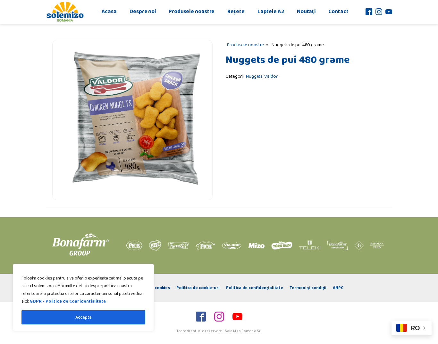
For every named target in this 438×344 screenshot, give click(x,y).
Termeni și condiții (308, 288)
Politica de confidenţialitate (254, 288)
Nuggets (254, 76)
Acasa (109, 11)
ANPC (338, 288)
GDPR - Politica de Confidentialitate (67, 301)
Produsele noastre (192, 11)
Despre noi (143, 11)
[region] (83, 297)
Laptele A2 (270, 11)
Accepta (83, 317)
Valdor (270, 76)
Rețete (235, 11)
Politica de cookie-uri (198, 288)
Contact (338, 11)
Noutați (306, 11)
